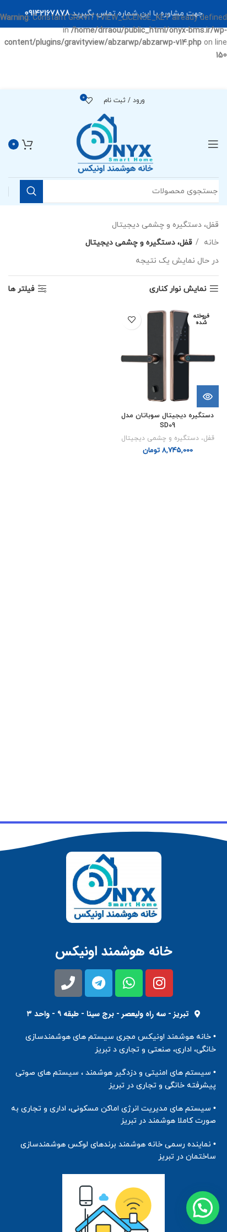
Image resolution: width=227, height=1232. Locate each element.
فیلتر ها (21, 289)
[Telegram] (98, 983)
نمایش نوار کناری (178, 289)
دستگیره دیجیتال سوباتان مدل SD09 (167, 421)
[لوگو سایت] (114, 144)
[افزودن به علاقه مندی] (131, 320)
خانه (210, 242)
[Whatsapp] (129, 983)
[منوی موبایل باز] (213, 144)
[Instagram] (159, 983)
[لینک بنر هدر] (113, 14)
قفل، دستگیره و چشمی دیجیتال (167, 438)
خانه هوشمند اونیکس (113, 951)
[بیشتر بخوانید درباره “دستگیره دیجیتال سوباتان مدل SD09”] (208, 396)
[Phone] (68, 983)
